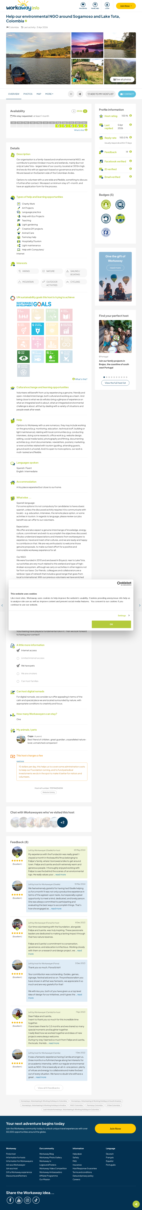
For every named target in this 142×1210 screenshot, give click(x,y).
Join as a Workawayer (15, 1164)
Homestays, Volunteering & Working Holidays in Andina (44, 1105)
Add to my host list (101, 93)
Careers (76, 1179)
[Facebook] (10, 1200)
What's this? (81, 379)
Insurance (77, 1164)
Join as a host (12, 1168)
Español (109, 1161)
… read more (60, 874)
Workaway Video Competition (53, 1168)
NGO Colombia (76, 1105)
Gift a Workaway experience (19, 1172)
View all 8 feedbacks (49, 1087)
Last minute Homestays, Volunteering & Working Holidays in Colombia (71, 1109)
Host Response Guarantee (85, 1168)
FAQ (75, 1161)
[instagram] (27, 1200)
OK (111, 624)
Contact (128, 93)
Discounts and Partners (16, 1175)
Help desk (77, 1154)
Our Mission (44, 1179)
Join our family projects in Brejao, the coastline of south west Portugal (114, 364)
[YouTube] (18, 1200)
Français (110, 1157)
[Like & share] (80, 94)
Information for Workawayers (19, 1161)
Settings (122, 615)
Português (111, 1164)
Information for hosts (15, 1157)
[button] (104, 377)
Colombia (14, 27)
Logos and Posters (47, 1164)
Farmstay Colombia (95, 1105)
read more (115, 267)
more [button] (48, 93)
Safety (76, 1157)
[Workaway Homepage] (23, 5)
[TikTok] (36, 1200)
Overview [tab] (13, 93)
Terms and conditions (82, 1172)
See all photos (123, 79)
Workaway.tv (45, 1161)
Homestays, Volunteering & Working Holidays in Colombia (44, 1101)
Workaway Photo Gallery (50, 1157)
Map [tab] (39, 93)
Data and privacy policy (83, 1175)
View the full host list (115, 382)
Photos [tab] (27, 93)
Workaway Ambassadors (50, 1172)
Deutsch (110, 1154)
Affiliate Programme (48, 1175)
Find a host (11, 1154)
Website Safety (49, 792)
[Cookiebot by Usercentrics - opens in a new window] (119, 583)
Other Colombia (113, 1105)
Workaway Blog (46, 1154)
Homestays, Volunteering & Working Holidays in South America (96, 1101)
